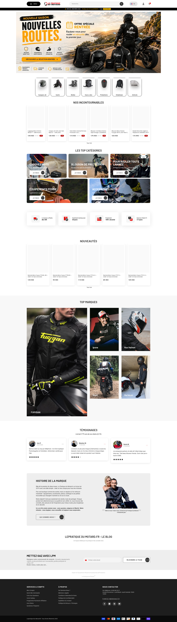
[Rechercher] (97, 4)
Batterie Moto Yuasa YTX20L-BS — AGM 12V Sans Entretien (38, 276)
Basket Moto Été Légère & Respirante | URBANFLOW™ (141, 131)
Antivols (134, 95)
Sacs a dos (88, 95)
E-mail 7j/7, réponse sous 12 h (111, 598)
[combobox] (95, 4)
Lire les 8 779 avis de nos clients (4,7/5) (88, 434)
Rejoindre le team (134, 560)
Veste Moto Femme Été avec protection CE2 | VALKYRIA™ (78, 131)
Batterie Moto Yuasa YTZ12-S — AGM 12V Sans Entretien (137, 276)
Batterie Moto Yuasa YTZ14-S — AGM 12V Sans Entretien (87, 276)
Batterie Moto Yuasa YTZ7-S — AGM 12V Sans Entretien (112, 276)
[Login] (143, 4)
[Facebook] (104, 604)
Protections (104, 95)
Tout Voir (89, 287)
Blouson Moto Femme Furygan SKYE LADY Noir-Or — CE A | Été (120, 131)
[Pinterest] (114, 604)
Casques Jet (42, 95)
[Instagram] (109, 604)
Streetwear (119, 95)
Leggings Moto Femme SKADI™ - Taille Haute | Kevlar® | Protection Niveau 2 (36, 131)
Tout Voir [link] (89, 143)
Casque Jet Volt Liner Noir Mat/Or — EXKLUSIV (56, 131)
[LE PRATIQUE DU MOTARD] (42, 85)
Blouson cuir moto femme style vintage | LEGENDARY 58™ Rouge (99, 131)
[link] (104, 329)
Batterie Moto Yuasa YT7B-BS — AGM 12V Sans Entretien (62, 276)
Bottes (73, 95)
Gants (58, 95)
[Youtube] (119, 604)
